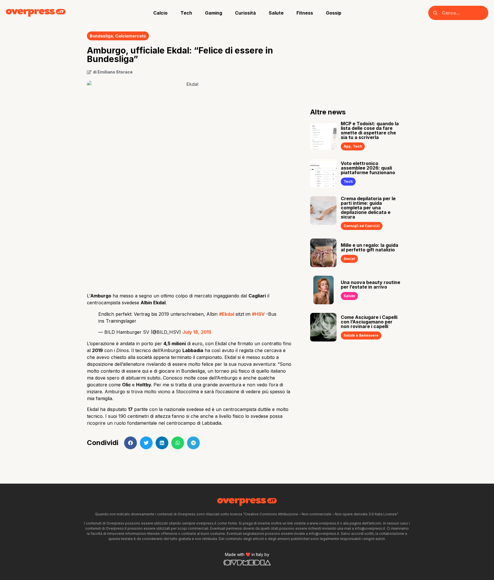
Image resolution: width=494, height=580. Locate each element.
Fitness (304, 13)
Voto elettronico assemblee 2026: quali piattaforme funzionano (368, 167)
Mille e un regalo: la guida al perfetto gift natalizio (369, 247)
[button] (130, 442)
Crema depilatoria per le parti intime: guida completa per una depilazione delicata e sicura (368, 208)
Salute (276, 13)
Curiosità (245, 13)
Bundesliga (101, 35)
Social (349, 259)
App (347, 146)
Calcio (160, 13)
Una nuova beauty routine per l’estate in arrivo (370, 284)
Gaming (213, 13)
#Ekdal (226, 314)
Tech (186, 13)
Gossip (333, 13)
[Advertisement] (190, 242)
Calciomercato (130, 35)
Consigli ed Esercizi (362, 226)
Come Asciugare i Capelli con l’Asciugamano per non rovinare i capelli (369, 321)
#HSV (258, 314)
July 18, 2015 (196, 332)
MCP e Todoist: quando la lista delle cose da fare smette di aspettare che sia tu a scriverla (370, 130)
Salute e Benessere (361, 335)
